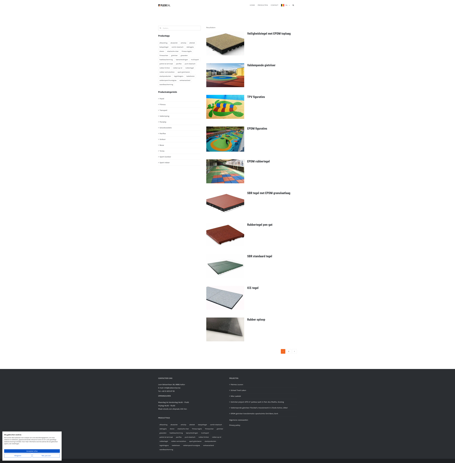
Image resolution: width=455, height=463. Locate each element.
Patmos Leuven (237, 384)
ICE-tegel (253, 288)
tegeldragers (178, 76)
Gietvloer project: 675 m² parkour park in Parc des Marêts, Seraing (257, 402)
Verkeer (163, 139)
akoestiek (174, 43)
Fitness (163, 104)
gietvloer (174, 55)
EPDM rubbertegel (258, 161)
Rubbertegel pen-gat (259, 224)
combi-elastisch (177, 47)
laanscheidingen (182, 59)
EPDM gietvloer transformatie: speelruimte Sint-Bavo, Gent (254, 413)
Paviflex (163, 133)
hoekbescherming (166, 59)
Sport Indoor (165, 162)
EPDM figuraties (257, 128)
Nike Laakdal (236, 396)
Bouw (162, 145)
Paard (162, 99)
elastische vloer (173, 51)
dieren (161, 51)
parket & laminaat (166, 64)
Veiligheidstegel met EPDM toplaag (269, 33)
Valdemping (164, 116)
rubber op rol (177, 68)
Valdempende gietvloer (261, 65)
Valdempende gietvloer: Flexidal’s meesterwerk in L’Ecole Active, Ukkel (259, 408)
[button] (293, 5)
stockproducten (165, 76)
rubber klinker (164, 68)
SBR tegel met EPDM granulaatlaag (268, 193)
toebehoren (190, 76)
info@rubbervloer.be (172, 388)
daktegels (190, 47)
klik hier (183, 409)
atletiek (192, 43)
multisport (195, 59)
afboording (163, 43)
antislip (183, 43)
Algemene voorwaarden (238, 420)
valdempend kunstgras (167, 80)
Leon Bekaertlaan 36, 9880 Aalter (171, 384)
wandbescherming (166, 84)
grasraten (184, 55)
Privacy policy (234, 425)
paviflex (179, 64)
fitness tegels (187, 51)
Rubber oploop (256, 319)
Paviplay (163, 122)
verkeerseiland (185, 80)
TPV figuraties (256, 97)
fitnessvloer (163, 55)
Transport (163, 110)
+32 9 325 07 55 (168, 391)
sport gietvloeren (184, 72)
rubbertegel (189, 68)
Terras (162, 151)
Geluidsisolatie (166, 128)
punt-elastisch (190, 64)
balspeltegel (163, 47)
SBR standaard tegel (259, 256)
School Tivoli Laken (238, 390)
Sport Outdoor (165, 157)
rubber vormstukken (167, 72)
